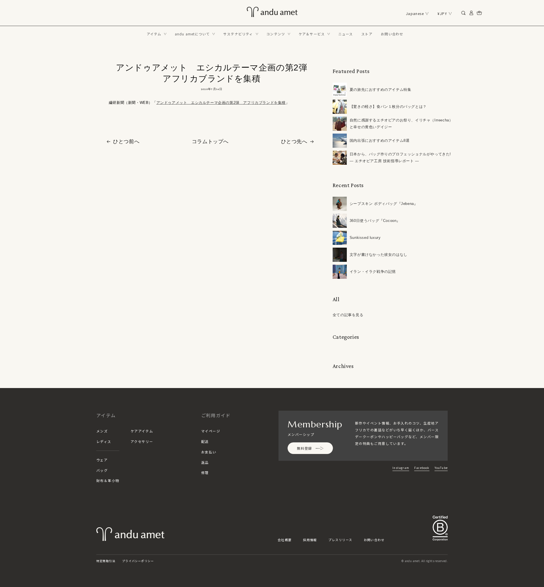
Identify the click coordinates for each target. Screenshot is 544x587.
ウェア (102, 459)
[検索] (463, 13)
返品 (205, 462)
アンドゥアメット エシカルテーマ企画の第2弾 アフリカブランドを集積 (221, 102)
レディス (103, 441)
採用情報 (310, 539)
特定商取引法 (105, 561)
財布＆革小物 (107, 480)
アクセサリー (142, 441)
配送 (205, 441)
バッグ (102, 470)
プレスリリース (340, 539)
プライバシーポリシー (138, 561)
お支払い (208, 451)
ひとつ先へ (294, 141)
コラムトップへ (210, 141)
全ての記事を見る (348, 315)
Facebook (422, 468)
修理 (205, 472)
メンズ (102, 431)
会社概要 (285, 539)
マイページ (210, 431)
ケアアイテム (142, 431)
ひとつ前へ (126, 141)
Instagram (400, 468)
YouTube (441, 468)
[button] (156, 34)
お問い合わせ (374, 539)
